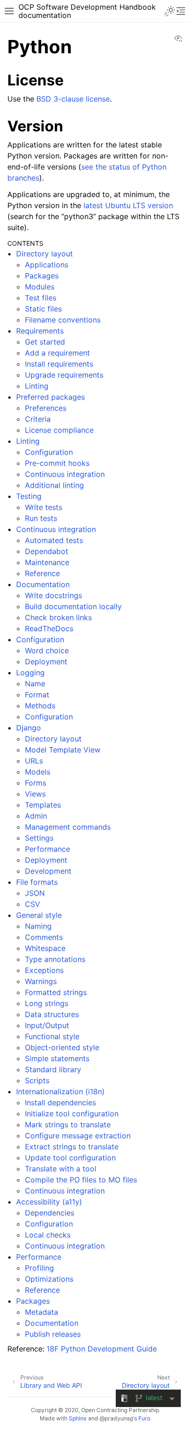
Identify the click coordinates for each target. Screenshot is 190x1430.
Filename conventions (63, 319)
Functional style (52, 1036)
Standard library (53, 1069)
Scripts (37, 1080)
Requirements (40, 330)
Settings (39, 837)
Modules (39, 286)
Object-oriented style (62, 1047)
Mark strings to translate (68, 1124)
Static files (43, 308)
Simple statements (57, 1058)
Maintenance (47, 562)
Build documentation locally (73, 606)
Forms (35, 782)
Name (35, 683)
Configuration (49, 452)
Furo (144, 1418)
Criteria (38, 419)
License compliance (59, 430)
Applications (46, 264)
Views (35, 793)
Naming (38, 926)
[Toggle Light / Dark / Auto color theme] (169, 11)
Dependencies (49, 1212)
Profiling (39, 1267)
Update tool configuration (70, 1157)
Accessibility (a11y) (49, 1201)
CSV (32, 904)
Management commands (68, 826)
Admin (36, 815)
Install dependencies (60, 1102)
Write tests (43, 507)
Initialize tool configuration (72, 1113)
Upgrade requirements (64, 374)
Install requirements (59, 363)
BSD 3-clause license (73, 98)
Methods (40, 705)
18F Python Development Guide (102, 1348)
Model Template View (63, 749)
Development (48, 871)
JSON (35, 893)
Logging (30, 672)
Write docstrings (53, 595)
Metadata (41, 1312)
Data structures (52, 1014)
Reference (42, 573)
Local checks (48, 1234)
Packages (42, 275)
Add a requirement (57, 352)
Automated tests (54, 540)
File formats (37, 882)
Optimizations (49, 1278)
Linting (36, 385)
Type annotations (55, 959)
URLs (34, 760)
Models (37, 771)
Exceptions (44, 970)
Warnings (41, 981)
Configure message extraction (78, 1135)
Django (28, 727)
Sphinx (78, 1418)
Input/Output (47, 1025)
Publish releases (53, 1334)
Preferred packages (50, 396)
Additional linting (54, 485)
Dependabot (46, 551)
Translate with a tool (60, 1168)
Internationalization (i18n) (60, 1091)
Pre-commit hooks (57, 463)
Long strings (46, 1003)
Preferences (45, 408)
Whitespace (45, 948)
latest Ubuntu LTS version (128, 205)
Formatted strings (56, 992)
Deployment (46, 661)
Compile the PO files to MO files (81, 1179)
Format (37, 694)
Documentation (43, 584)
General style (39, 915)
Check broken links (58, 617)
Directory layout (44, 253)
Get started (45, 341)
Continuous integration (65, 474)
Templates (43, 804)
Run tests (41, 518)
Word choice (47, 650)
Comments (44, 937)
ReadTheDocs (49, 628)
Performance (47, 848)
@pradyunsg (116, 1418)
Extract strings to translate (72, 1146)
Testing (29, 496)
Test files (40, 297)
